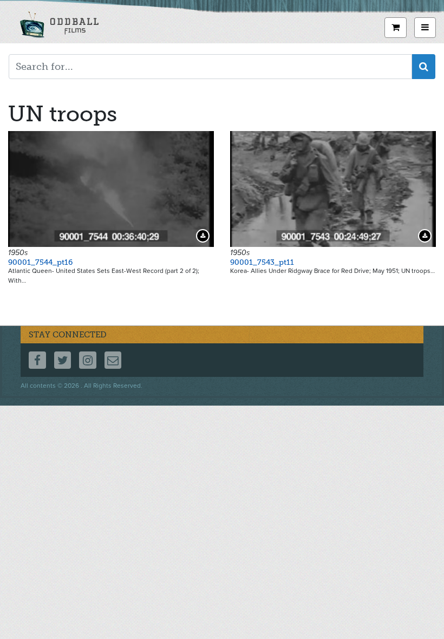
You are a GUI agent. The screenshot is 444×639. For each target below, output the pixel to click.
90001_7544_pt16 (40, 262)
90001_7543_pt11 (262, 262)
